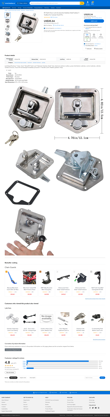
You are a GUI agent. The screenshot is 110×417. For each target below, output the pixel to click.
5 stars (24, 361)
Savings (19, 7)
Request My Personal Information (74, 406)
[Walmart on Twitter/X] (93, 408)
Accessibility (48, 406)
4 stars (24, 363)
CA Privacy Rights (71, 404)
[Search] (82, 3)
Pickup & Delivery (38, 7)
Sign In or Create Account (41, 392)
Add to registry (99, 48)
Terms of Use (70, 400)
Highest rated (23, 377)
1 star (24, 368)
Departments (7, 7)
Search (102, 377)
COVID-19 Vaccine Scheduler (52, 400)
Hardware (23, 10)
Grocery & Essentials (27, 7)
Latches (43, 62)
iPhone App (91, 400)
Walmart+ (26, 406)
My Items (58, 7)
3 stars (24, 364)
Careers (53, 7)
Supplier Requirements (7, 411)
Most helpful (32, 377)
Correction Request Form (13, 350)
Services (14, 7)
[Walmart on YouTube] (96, 408)
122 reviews (54, 17)
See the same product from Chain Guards (95, 298)
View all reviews (10, 372)
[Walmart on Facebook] (90, 408)
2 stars (24, 366)
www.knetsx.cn (58, 28)
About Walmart (5, 400)
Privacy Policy (70, 402)
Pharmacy (46, 7)
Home (6, 10)
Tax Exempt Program (50, 411)
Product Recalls (48, 409)
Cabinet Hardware (30, 10)
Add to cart (94, 21)
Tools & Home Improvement (14, 10)
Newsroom (4, 404)
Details (95, 45)
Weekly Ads (74, 392)
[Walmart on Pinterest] (99, 408)
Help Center (54, 392)
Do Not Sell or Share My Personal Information (83, 415)
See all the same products (99, 339)
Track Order (64, 392)
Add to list (89, 48)
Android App (92, 402)
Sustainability (5, 409)
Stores (25, 402)
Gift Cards (26, 409)
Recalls (46, 404)
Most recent (13, 377)
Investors (4, 406)
